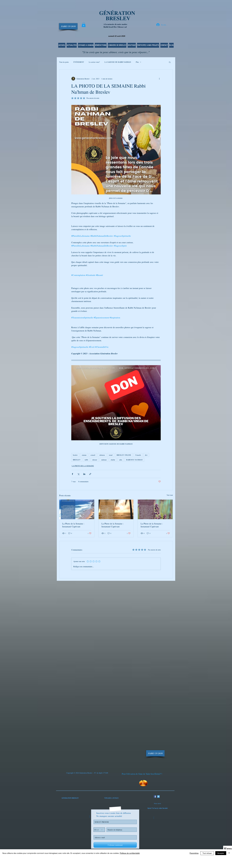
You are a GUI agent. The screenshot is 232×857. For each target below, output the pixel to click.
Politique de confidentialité (130, 853)
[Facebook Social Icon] (155, 796)
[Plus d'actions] (159, 78)
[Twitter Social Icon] (158, 796)
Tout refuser (207, 853)
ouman (84, 455)
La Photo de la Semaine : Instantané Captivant (73, 525)
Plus (137, 62)
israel (110, 455)
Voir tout (170, 495)
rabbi (86, 460)
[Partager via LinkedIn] (84, 474)
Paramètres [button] (194, 853)
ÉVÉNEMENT (78, 62)
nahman (104, 460)
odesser (94, 460)
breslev (75, 455)
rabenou (102, 455)
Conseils (138, 455)
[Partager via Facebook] (72, 474)
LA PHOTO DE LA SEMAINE (83, 466)
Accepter (220, 853)
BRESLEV (76, 460)
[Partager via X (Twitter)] (78, 474)
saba (120, 460)
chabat (113, 460)
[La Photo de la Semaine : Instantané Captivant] (76, 509)
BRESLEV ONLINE (124, 455)
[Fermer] (229, 853)
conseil (93, 455)
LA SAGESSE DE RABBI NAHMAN (118, 62)
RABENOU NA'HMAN (134, 460)
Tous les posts (64, 62)
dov (146, 455)
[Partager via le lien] (90, 474)
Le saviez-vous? (94, 62)
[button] (84, 24)
